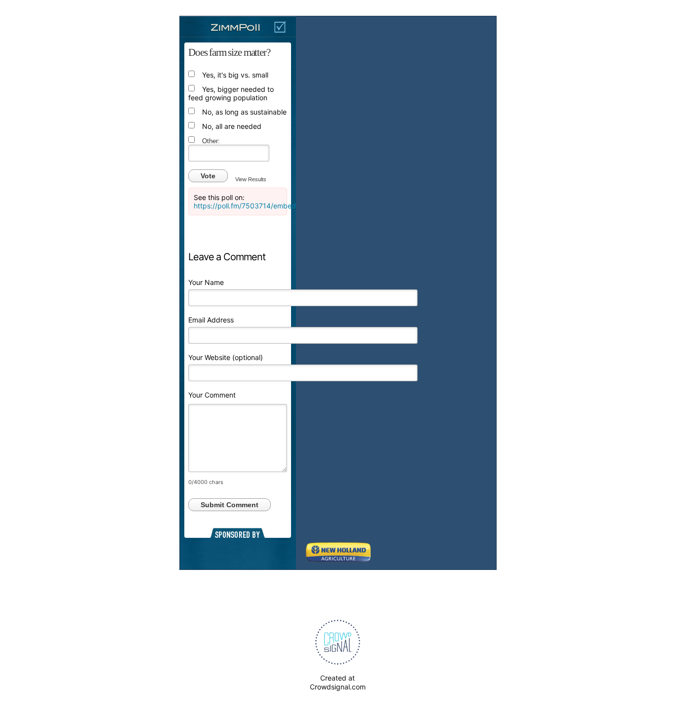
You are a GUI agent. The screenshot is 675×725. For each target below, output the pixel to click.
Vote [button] (208, 176)
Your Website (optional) (225, 357)
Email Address (211, 320)
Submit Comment (229, 505)
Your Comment (212, 395)
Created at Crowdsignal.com (338, 682)
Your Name (206, 282)
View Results (250, 179)
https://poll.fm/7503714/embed (245, 205)
